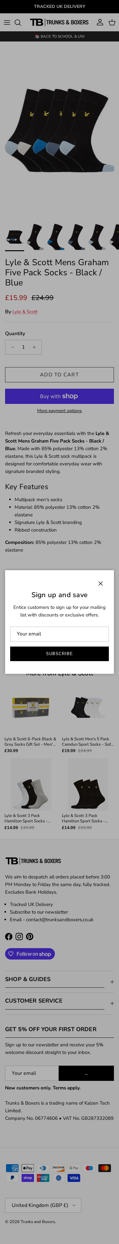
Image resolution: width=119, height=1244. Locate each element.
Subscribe (59, 653)
